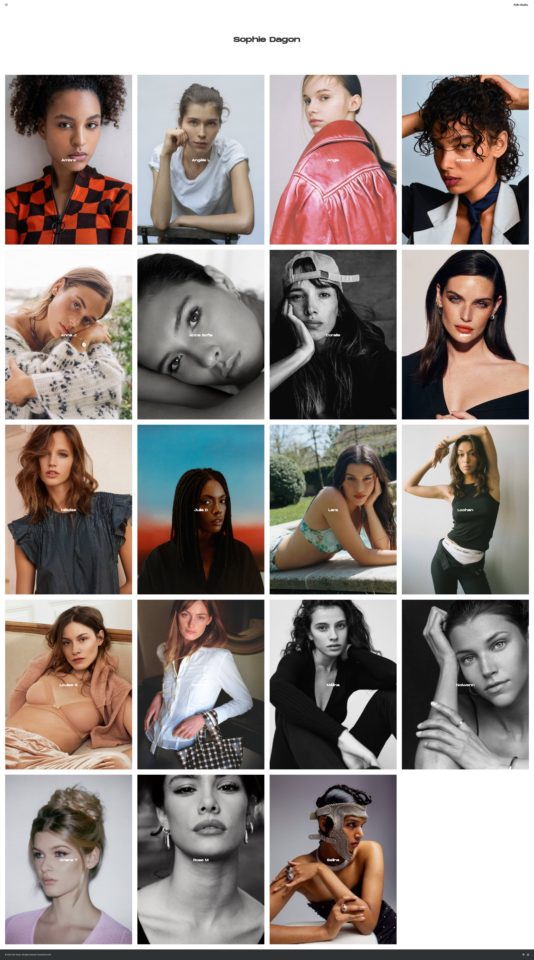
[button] (6, 4)
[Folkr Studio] (521, 5)
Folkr (49, 955)
